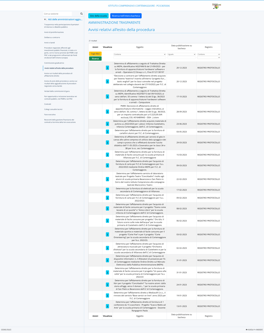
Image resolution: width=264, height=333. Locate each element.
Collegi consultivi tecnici (53, 109)
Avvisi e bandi (49, 42)
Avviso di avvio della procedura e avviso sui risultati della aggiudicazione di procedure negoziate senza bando (60, 83)
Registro (208, 47)
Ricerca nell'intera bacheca (126, 15)
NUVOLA (251, 329)
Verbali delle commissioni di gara (57, 91)
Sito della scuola (98, 15)
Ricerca (95, 58)
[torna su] (258, 325)
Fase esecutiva (50, 114)
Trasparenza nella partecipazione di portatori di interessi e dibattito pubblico (61, 25)
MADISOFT (259, 329)
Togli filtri (95, 53)
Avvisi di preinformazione (54, 32)
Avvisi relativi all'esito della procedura (59, 68)
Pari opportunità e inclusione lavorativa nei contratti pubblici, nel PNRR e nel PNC (60, 97)
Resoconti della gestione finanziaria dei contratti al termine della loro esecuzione (60, 121)
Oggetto (139, 47)
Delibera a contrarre (52, 37)
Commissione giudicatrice (54, 63)
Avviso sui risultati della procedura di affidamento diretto (58, 74)
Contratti (47, 104)
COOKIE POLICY (6, 329)
